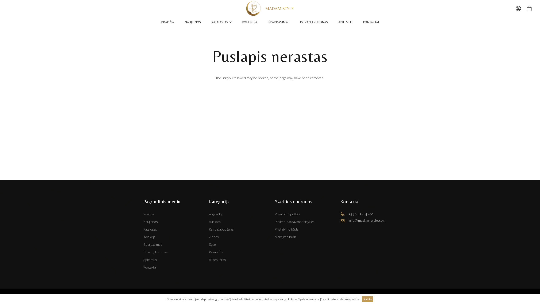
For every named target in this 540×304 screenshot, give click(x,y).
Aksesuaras (217, 260)
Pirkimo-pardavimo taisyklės (295, 222)
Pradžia (148, 214)
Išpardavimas (152, 244)
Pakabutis (216, 252)
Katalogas (150, 229)
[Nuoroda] (253, 8)
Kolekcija (149, 237)
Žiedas (214, 237)
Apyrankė (215, 214)
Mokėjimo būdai (286, 237)
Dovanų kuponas (155, 252)
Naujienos (150, 222)
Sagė (212, 244)
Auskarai (215, 222)
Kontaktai (150, 267)
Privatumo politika (287, 214)
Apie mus (150, 260)
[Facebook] (347, 234)
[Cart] (529, 8)
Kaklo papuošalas (221, 229)
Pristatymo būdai (287, 229)
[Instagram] (362, 234)
